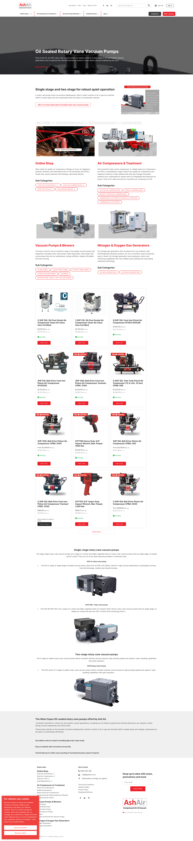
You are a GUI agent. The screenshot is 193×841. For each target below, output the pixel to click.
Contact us (152, 12)
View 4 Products (127, 223)
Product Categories (44, 123)
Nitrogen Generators (130, 272)
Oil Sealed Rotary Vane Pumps (131, 123)
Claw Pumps (43, 270)
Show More (96, 532)
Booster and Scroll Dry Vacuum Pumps (54, 277)
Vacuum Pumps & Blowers (54, 245)
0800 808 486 (85, 771)
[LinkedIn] (107, 5)
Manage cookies (20, 833)
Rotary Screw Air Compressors (113, 194)
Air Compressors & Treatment (120, 163)
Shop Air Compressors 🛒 (74, 185)
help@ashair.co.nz (89, 775)
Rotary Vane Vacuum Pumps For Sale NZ (102, 123)
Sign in (168, 4)
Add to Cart (41, 341)
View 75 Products (127, 141)
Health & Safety (83, 787)
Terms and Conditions (86, 785)
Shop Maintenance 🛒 (67, 189)
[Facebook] (103, 5)
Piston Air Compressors (110, 190)
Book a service (167, 12)
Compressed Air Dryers (110, 202)
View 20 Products (65, 223)
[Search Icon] (149, 5)
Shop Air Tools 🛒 (45, 189)
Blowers (64, 273)
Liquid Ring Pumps (60, 270)
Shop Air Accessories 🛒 (48, 185)
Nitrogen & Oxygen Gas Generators (123, 245)
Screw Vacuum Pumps (47, 273)
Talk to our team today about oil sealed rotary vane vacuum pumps (56, 103)
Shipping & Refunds (85, 792)
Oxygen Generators (108, 272)
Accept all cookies (20, 827)
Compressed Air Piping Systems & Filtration (118, 198)
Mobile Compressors (134, 190)
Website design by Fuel (55, 836)
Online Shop (44, 163)
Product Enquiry (42, 523)
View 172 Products (65, 141)
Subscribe (138, 789)
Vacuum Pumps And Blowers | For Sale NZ (70, 123)
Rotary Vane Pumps (81, 270)
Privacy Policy (83, 790)
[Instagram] (111, 5)
